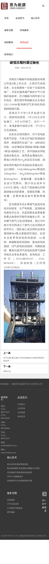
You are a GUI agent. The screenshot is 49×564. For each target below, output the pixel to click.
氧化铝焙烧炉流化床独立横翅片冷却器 (23, 468)
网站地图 (21, 560)
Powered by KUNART (38, 560)
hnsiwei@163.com (9, 445)
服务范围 (8, 30)
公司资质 (21, 412)
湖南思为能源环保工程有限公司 (26, 384)
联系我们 (8, 54)
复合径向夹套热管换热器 (17, 464)
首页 (6, 18)
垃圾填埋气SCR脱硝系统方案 (19, 481)
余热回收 (11, 500)
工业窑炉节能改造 (14, 508)
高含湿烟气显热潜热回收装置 (19, 472)
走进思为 (20, 18)
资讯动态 (24, 42)
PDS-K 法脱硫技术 (15, 476)
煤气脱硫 (11, 512)
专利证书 (21, 416)
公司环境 (21, 408)
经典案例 (24, 30)
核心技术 (35, 18)
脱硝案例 (8, 42)
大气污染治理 (13, 504)
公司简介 (21, 404)
